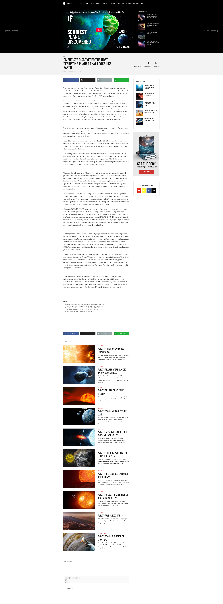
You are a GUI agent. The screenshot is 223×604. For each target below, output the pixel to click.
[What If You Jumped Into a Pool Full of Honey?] (139, 113)
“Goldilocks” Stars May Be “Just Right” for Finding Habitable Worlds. (81, 304)
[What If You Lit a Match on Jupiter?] (79, 542)
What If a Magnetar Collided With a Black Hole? (112, 433)
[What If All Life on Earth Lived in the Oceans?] (139, 88)
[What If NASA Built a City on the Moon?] (141, 35)
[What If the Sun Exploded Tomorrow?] (79, 354)
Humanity (98, 3)
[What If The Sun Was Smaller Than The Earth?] (79, 458)
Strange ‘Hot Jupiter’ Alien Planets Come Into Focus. (78, 308)
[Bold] (65, 578)
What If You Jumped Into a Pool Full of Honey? (151, 111)
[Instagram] (153, 190)
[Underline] (69, 578)
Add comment (71, 71)
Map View (128, 3)
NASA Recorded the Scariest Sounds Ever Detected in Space (152, 16)
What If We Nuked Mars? (110, 515)
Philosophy (112, 3)
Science (106, 450)
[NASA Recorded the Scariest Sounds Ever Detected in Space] (141, 17)
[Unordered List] (74, 578)
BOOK (142, 3)
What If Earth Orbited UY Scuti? (111, 392)
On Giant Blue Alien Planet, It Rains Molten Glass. (77, 306)
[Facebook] (149, 190)
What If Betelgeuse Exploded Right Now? (113, 475)
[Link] (79, 578)
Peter (64, 71)
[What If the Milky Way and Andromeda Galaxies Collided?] (141, 44)
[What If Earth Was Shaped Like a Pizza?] (139, 121)
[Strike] (70, 578)
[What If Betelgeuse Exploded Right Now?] (79, 479)
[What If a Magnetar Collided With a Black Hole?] (79, 437)
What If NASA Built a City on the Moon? (153, 33)
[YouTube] (139, 190)
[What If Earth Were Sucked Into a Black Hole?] (79, 375)
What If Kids (121, 3)
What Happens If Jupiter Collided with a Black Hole (153, 25)
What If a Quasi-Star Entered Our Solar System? (113, 496)
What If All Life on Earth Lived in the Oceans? (149, 87)
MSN (105, 533)
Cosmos (86, 3)
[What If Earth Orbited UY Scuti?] (79, 396)
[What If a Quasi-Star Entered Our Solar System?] (79, 500)
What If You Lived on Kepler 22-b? (112, 413)
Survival (105, 3)
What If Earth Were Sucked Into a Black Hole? (112, 371)
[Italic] (67, 578)
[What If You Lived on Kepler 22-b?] (79, 416)
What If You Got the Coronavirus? (149, 94)
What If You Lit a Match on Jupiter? (111, 538)
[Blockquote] (75, 578)
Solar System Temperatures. (72, 309)
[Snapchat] (144, 190)
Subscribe (156, 66)
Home (81, 3)
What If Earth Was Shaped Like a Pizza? (149, 119)
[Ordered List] (72, 578)
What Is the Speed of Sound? (72, 311)
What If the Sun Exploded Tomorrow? (111, 350)
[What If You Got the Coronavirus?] (139, 96)
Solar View (136, 3)
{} (66, 580)
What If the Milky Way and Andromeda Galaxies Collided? (153, 43)
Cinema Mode (147, 66)
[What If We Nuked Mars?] (79, 521)
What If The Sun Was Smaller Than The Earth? (112, 454)
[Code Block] (77, 578)
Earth (92, 3)
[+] (66, 582)
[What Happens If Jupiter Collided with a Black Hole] (141, 26)
